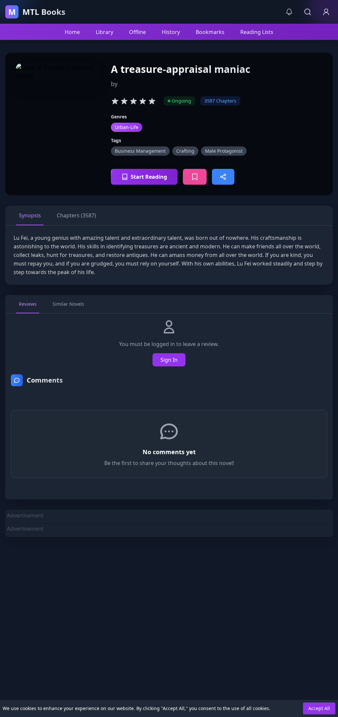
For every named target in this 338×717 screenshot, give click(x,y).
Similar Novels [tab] (68, 304)
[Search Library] (307, 11)
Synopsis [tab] (30, 215)
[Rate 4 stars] (143, 101)
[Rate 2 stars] (124, 101)
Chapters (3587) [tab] (76, 215)
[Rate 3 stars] (133, 101)
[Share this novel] (223, 177)
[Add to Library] (195, 177)
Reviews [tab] (28, 304)
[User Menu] (326, 11)
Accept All (319, 708)
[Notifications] (289, 11)
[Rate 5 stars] (152, 101)
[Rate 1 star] (115, 101)
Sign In (169, 359)
